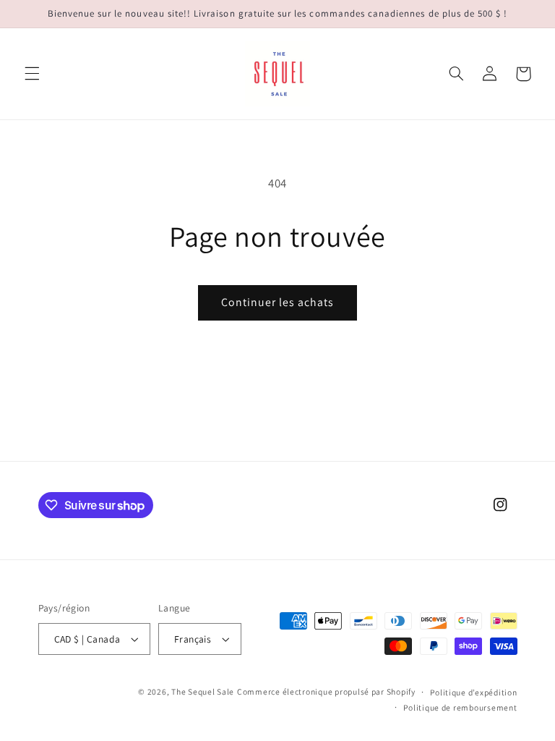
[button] (31, 73)
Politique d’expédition (473, 692)
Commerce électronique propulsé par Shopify (326, 691)
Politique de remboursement (460, 707)
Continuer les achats (278, 302)
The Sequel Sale (202, 691)
